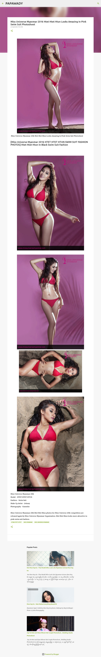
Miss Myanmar (28, 522)
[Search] (25, 3)
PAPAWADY (14, 3)
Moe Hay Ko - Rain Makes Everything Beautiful (42, 604)
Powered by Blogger (51, 654)
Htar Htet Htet (16, 522)
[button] (12, 31)
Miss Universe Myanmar (42, 522)
